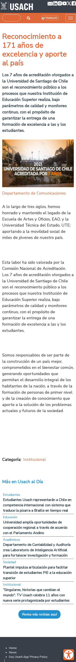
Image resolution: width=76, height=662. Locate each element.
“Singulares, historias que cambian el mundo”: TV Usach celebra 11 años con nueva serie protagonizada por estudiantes (36, 595)
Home (13, 648)
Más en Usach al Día (22, 482)
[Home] (17, 6)
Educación (10, 517)
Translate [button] (51, 18)
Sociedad (9, 562)
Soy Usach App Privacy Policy (28, 657)
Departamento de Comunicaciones (34, 193)
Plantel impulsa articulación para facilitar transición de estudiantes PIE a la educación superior (37, 572)
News (13, 652)
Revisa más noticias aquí (39, 614)
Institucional (34, 459)
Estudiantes (11, 494)
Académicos (11, 539)
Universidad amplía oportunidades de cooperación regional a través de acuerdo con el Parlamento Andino (35, 527)
